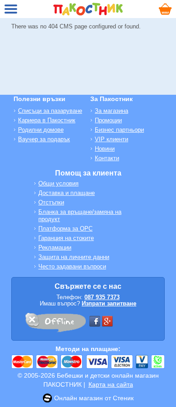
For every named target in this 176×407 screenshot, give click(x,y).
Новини (105, 148)
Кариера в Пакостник (46, 120)
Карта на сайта (110, 384)
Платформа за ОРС (65, 228)
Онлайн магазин (78, 398)
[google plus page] (107, 321)
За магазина (111, 110)
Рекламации (54, 247)
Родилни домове (41, 129)
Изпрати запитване (109, 303)
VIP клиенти (111, 139)
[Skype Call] (55, 324)
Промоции (108, 120)
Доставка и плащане (66, 193)
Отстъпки (51, 202)
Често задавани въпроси (72, 266)
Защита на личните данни (73, 257)
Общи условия (58, 183)
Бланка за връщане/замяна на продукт (79, 215)
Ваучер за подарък (44, 139)
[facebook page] (94, 321)
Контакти (107, 158)
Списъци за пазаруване (50, 110)
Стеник (123, 398)
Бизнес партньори (119, 129)
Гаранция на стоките (66, 238)
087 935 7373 (102, 297)
